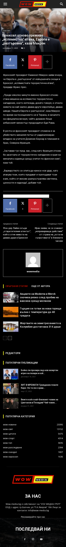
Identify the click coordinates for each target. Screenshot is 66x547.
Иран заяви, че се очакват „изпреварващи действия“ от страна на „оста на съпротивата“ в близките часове (49, 234)
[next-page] (10, 338)
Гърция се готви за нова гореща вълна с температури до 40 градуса (40, 312)
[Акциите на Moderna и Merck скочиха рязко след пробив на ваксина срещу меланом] (10, 297)
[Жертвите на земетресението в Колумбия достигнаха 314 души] (10, 326)
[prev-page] (5, 338)
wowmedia (33, 271)
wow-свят (6, 30)
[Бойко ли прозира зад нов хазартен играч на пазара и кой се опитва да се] (10, 374)
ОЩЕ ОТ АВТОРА (40, 286)
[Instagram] (33, 539)
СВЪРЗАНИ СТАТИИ (17, 286)
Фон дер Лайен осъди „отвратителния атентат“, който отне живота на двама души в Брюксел (17, 233)
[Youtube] (41, 539)
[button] (5, 4)
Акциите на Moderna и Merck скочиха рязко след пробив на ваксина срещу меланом (39, 297)
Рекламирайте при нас (33, 516)
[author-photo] (33, 267)
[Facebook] (25, 539)
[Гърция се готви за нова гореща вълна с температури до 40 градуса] (10, 312)
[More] (47, 62)
